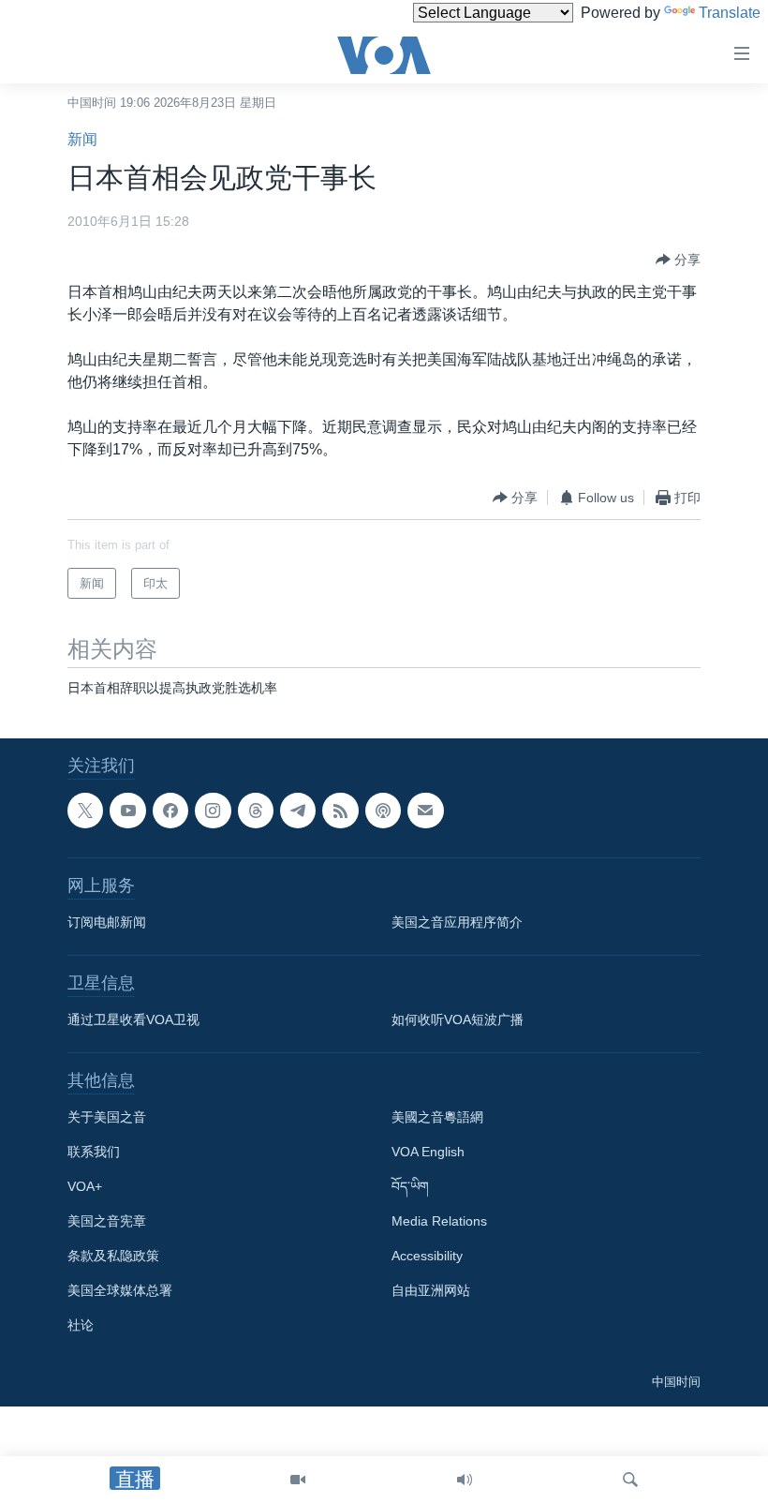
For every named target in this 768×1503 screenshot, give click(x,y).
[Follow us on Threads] (255, 810)
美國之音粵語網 (437, 1117)
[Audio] (464, 1479)
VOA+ (84, 1187)
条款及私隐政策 (113, 1256)
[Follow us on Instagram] (212, 810)
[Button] (678, 259)
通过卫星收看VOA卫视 (133, 1020)
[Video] (298, 1479)
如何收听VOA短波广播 (457, 1020)
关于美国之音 (106, 1117)
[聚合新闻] (340, 810)
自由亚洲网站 (430, 1291)
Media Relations (439, 1221)
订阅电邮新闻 (106, 922)
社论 (80, 1325)
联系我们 (93, 1152)
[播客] (383, 810)
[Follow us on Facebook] (170, 810)
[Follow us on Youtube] (127, 810)
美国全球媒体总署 (119, 1291)
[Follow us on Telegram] (298, 810)
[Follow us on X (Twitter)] (85, 810)
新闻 (82, 139)
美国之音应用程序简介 (457, 922)
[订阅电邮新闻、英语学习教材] (425, 810)
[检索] (630, 1479)
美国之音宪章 (106, 1221)
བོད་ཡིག (410, 1187)
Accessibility (427, 1256)
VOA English (428, 1152)
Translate (730, 13)
